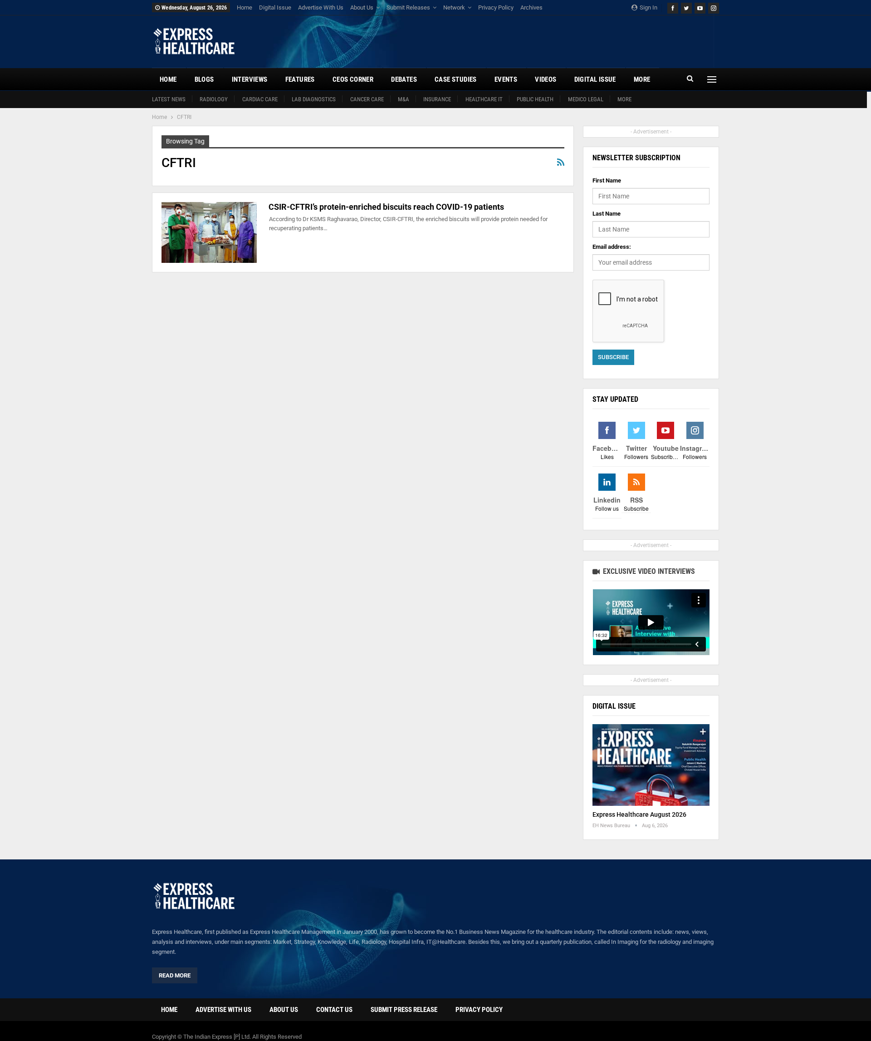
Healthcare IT (484, 99)
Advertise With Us (320, 7)
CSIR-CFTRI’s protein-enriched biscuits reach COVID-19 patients (386, 207)
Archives (531, 7)
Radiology (214, 99)
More (624, 99)
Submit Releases (408, 7)
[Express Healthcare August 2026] (651, 765)
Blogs (204, 79)
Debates (404, 79)
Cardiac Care (260, 99)
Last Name (606, 213)
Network (454, 7)
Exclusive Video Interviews (648, 571)
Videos (545, 79)
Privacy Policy (496, 7)
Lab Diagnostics (314, 99)
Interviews (250, 79)
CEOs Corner (353, 79)
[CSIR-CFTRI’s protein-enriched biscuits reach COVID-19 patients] (209, 232)
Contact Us (334, 1010)
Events (505, 79)
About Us (361, 7)
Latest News (169, 99)
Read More (175, 975)
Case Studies (456, 79)
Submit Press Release (404, 1010)
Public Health (535, 99)
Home (244, 7)
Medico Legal (585, 99)
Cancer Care (367, 99)
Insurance (437, 99)
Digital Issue (275, 7)
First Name (606, 180)
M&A (403, 99)
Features (300, 79)
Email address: (611, 246)
